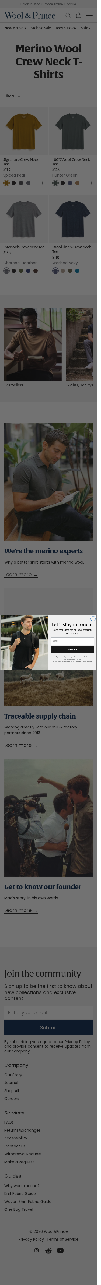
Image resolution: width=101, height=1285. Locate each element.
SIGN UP (72, 649)
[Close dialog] (92, 618)
